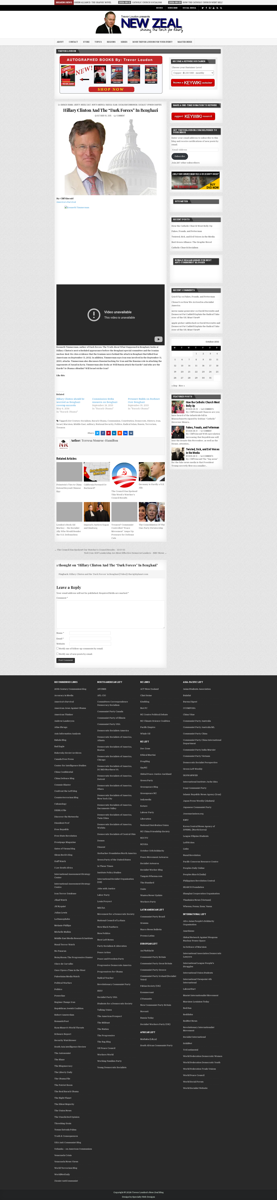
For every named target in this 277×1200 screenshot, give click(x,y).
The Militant (103, 1022)
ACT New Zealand (149, 689)
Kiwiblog (144, 701)
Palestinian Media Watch (67, 976)
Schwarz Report (62, 1034)
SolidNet (187, 1043)
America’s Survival (66, 202)
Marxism (68, 424)
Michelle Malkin (62, 932)
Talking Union (104, 1010)
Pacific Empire (147, 727)
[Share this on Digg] (125, 433)
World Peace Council (193, 1075)
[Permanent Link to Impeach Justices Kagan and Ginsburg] (97, 512)
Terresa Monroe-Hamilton (99, 440)
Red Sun (187, 1008)
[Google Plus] (209, 7)
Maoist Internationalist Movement (200, 995)
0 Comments (208, 409)
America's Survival (64, 701)
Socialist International (194, 1037)
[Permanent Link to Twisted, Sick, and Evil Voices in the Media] (178, 454)
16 (203, 365)
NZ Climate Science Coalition (155, 721)
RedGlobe (188, 1014)
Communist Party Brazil (152, 916)
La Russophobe (62, 919)
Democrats (140, 421)
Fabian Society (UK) (150, 986)
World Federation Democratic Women (202, 1056)
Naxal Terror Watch (64, 944)
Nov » (182, 385)
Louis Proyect (104, 901)
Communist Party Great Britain (156, 963)
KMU (186, 820)
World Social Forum (193, 1081)
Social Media (189, 8)
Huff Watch (60, 861)
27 (182, 378)
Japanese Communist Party (197, 807)
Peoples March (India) (194, 874)
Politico (58, 989)
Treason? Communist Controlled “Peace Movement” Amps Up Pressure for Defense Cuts (122, 531)
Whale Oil (145, 733)
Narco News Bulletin (151, 929)
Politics (118, 424)
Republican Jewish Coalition (68, 1008)
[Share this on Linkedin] (114, 433)
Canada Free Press (64, 759)
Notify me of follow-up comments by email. (81, 648)
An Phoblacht (147, 950)
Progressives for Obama (110, 971)
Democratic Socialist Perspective (200, 762)
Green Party (146, 780)
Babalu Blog (60, 740)
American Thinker (63, 714)
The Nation (103, 1029)
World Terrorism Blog (65, 1168)
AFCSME (101, 689)
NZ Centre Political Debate (154, 714)
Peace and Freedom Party (110, 959)
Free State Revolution (65, 836)
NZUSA (144, 844)
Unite (143, 889)
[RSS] (217, 7)
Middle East (86, 104)
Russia (141, 424)
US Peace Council (106, 1048)
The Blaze (59, 1059)
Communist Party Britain (153, 957)
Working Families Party (109, 1061)
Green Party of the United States (114, 859)
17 (210, 365)
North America (98, 104)
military (91, 424)
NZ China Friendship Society (155, 831)
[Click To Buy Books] (111, 93)
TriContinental (190, 1050)
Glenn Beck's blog (63, 855)
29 (196, 378)
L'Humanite (146, 999)
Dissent (101, 847)
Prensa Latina (147, 936)
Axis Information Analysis (67, 733)
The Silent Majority (64, 1104)
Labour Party (147, 812)
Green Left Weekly (192, 769)
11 (217, 359)
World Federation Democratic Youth (201, 1062)
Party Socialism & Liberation (112, 946)
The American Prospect (109, 1016)
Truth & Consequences (66, 1136)
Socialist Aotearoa (149, 863)
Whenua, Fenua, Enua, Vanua (197, 906)
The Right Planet (62, 1098)
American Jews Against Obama (70, 708)
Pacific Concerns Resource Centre (200, 861)
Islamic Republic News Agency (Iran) (202, 794)
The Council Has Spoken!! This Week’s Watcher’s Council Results (124, 494)
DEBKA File (60, 810)
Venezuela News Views (66, 1161)
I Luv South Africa (63, 868)
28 (189, 378)
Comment (62, 598)
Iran (158, 421)
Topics (98, 42)
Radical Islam (111, 104)
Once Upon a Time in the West (69, 970)
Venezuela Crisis (63, 1155)
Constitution (127, 421)
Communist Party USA (108, 724)
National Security (104, 424)
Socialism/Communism (127, 104)
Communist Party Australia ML (199, 727)
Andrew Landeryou (64, 721)
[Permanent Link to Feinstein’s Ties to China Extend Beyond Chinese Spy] (69, 472)
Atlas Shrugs (60, 727)
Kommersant (147, 992)
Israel (59, 424)
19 (175, 372)
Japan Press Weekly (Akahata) (198, 801)
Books (159, 8)
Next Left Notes (105, 940)
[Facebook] (206, 7)
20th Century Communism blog (70, 689)
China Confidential (63, 772)
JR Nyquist (60, 906)
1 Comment (120, 115)
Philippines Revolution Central (199, 881)
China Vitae (189, 714)
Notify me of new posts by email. (75, 654)
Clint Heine (146, 695)
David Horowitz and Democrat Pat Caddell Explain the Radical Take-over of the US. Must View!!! (196, 314)
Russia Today (147, 1018)
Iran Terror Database (65, 893)
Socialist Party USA (107, 997)
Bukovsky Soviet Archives (67, 753)
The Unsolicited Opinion (66, 1117)
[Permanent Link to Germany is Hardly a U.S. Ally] (152, 471)
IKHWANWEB (190, 775)
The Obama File (62, 1078)
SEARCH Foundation (193, 887)
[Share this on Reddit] (120, 433)
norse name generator (183, 311)
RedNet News (190, 1021)
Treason (60, 427)
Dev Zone (145, 748)
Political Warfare (63, 983)
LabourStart (189, 989)
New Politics (103, 933)
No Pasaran (60, 951)
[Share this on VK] (131, 433)
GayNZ (143, 767)
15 (196, 365)
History (151, 421)
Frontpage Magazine (65, 842)
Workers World (105, 1054)
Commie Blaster (62, 785)
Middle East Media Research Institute (73, 938)
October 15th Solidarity (152, 851)
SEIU (100, 991)
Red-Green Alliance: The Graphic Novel (192, 242)
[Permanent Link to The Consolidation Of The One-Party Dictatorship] (152, 512)
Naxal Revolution (192, 855)
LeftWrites (188, 842)
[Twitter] (202, 7)
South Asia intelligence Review (70, 1047)
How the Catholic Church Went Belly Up (192, 226)
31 (210, 378)
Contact (73, 42)
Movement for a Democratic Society (115, 914)
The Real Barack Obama (66, 1091)
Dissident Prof (61, 823)
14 (189, 365)
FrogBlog (145, 761)
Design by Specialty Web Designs (138, 1197)
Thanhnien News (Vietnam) (197, 900)
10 (210, 359)
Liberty (77, 104)
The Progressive (106, 1035)
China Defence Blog (64, 778)
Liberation (145, 819)
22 (196, 372)
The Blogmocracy (63, 1066)
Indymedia (145, 799)
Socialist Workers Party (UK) (155, 1024)
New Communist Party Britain (155, 1005)
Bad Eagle (59, 746)
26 (175, 378)
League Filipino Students (196, 836)
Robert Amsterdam (64, 1015)
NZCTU (144, 838)
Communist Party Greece (153, 970)
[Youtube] (213, 7)
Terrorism (150, 424)
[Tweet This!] (97, 433)
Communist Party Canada (110, 711)
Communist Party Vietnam (196, 756)
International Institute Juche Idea (200, 782)
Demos (101, 840)
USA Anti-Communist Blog (67, 1142)
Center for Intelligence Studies (70, 765)
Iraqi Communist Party (194, 788)
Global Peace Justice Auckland (155, 774)
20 (182, 372)
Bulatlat (187, 695)
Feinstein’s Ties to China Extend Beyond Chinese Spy (68, 488)
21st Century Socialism (79, 421)
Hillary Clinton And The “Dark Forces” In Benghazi (110, 110)
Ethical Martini (147, 755)
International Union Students (198, 973)
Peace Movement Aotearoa (154, 857)
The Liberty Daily (63, 1072)
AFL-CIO (101, 695)
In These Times (105, 866)
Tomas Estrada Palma (65, 1129)
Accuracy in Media (63, 695)
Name (60, 633)
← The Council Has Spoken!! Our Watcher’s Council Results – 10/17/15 (90, 550)
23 (203, 372)
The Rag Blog (104, 1042)
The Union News (62, 1110)
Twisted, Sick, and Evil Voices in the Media (193, 236)
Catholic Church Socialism (185, 247)
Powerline (59, 996)
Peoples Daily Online (194, 868)
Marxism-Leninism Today (196, 1001)
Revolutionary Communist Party (113, 984)
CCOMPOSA (189, 708)
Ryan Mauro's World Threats (69, 1027)
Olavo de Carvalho (63, 964)
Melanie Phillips (62, 925)
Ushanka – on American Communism (73, 1149)
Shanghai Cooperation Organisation (201, 893)
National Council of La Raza (111, 920)
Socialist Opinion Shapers (150, 104)
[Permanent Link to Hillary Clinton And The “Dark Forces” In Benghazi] (110, 157)
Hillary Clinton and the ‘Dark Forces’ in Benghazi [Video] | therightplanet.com (108, 574)
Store (86, 42)
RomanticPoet (61, 1021)
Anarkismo (188, 931)
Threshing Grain (62, 1123)
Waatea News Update (151, 895)
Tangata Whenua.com (151, 876)
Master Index (185, 42)
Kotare (143, 806)
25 (217, 372)
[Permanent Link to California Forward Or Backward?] (97, 472)
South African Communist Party (156, 1045)
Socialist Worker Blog (151, 870)
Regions (111, 42)
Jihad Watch (60, 900)
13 (182, 365)
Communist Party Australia (197, 721)
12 (175, 365)
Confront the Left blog (65, 791)
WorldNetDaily (62, 1174)
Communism (113, 421)
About (60, 42)
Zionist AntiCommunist (66, 1181)
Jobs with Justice (106, 888)
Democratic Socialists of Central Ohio (116, 834)
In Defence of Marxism (194, 947)
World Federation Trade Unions (199, 1069)
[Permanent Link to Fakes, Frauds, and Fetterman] (178, 432)
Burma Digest (190, 701)
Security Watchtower (65, 1040)
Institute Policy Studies (109, 872)
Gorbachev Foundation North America (116, 853)
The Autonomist (62, 1053)
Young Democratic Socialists (111, 1067)
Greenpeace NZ (148, 793)
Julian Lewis (60, 912)
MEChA (101, 908)
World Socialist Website (195, 1088)
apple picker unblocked (184, 323)
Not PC (143, 708)
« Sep (174, 385)
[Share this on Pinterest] (108, 433)
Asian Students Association (197, 689)
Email (60, 638)
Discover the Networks (66, 817)
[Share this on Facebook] (103, 433)
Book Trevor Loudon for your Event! (152, 42)
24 (210, 372)
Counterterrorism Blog (66, 797)
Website (60, 644)
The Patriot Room (63, 1085)
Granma (144, 923)
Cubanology (60, 804)
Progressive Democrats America (114, 965)
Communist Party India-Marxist (199, 750)
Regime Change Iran (64, 1002)
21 (189, 372)
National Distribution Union (154, 825)
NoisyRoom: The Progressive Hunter (73, 957)
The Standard (147, 882)
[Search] (220, 7)
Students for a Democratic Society (114, 1003)
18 (217, 365)
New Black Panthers (107, 927)
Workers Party (148, 902)
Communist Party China (195, 733)
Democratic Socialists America (113, 730)
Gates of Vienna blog (64, 848)
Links (186, 849)
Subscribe (173, 8)
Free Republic (61, 829)
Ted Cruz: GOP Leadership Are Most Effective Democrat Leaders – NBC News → (125, 553)
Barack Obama (67, 104)
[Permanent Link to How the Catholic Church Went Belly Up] (178, 407)
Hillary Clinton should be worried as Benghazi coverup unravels (70, 402)
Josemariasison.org (193, 813)
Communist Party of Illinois (111, 718)
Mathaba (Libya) (148, 1039)
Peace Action (104, 952)
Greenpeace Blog (149, 787)
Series (124, 42)
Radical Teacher (105, 978)
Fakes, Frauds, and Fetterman (187, 231)
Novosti (144, 1011)
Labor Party (103, 895)
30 (203, 378)
